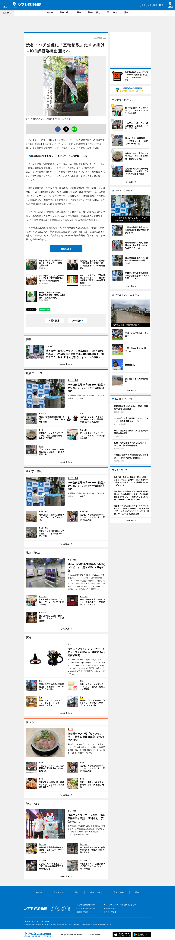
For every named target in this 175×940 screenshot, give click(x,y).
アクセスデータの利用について (89, 908)
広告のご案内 (82, 912)
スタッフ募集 (111, 912)
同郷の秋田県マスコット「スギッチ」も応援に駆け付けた (59, 156)
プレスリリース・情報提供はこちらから (122, 905)
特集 (126, 12)
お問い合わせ (111, 908)
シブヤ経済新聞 (26, 5)
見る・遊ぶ (65, 12)
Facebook (142, 5)
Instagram (154, 5)
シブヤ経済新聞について (87, 905)
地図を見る (66, 248)
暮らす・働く (94, 12)
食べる (50, 12)
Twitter (148, 5)
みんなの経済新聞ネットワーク (37, 934)
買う (79, 12)
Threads (160, 5)
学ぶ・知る (112, 12)
